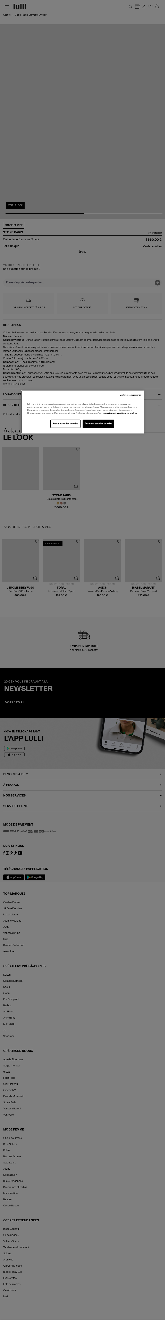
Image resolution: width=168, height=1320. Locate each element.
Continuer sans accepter (130, 395)
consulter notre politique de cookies (120, 413)
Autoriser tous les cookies (98, 424)
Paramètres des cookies (65, 424)
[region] (82, 412)
